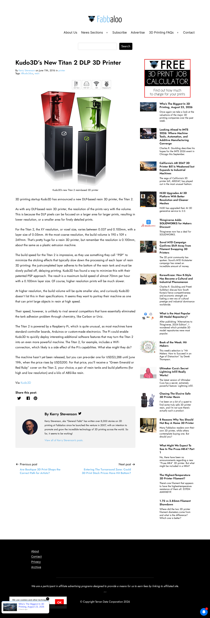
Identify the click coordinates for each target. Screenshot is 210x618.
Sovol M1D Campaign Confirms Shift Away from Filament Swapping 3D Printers (175, 247)
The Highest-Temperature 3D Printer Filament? (175, 476)
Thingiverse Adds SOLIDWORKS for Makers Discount (176, 223)
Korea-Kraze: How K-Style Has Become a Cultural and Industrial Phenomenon (176, 278)
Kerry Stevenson (27, 70)
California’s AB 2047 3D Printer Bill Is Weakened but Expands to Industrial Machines (177, 168)
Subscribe (119, 32)
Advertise (138, 32)
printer (61, 70)
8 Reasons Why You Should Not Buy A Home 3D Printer (177, 421)
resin (37, 73)
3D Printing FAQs (161, 32)
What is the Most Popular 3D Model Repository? (175, 315)
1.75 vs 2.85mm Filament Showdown (175, 502)
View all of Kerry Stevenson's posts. (64, 440)
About (35, 551)
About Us (70, 32)
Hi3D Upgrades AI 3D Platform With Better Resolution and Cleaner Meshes (174, 198)
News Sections (92, 32)
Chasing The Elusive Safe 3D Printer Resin (175, 395)
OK (59, 602)
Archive (36, 567)
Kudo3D (26, 382)
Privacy (36, 561)
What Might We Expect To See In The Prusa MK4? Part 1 (177, 448)
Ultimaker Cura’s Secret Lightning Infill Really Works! (174, 371)
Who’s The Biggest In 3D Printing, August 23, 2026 (176, 105)
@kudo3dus (27, 73)
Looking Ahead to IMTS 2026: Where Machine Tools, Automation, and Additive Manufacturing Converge (174, 136)
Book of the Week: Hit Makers (173, 344)
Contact (189, 32)
